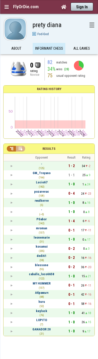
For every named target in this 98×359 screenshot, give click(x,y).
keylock (41, 311)
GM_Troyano (42, 173)
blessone (41, 265)
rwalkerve (42, 200)
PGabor (41, 219)
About (16, 48)
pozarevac (41, 191)
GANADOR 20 (41, 329)
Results (49, 149)
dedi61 (41, 256)
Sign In (82, 7)
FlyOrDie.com (26, 7)
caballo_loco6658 (41, 274)
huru (41, 302)
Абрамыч (41, 293)
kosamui (42, 246)
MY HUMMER (42, 283)
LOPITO (41, 320)
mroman (41, 228)
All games (81, 48)
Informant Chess (49, 48)
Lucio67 (41, 182)
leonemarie (42, 237)
